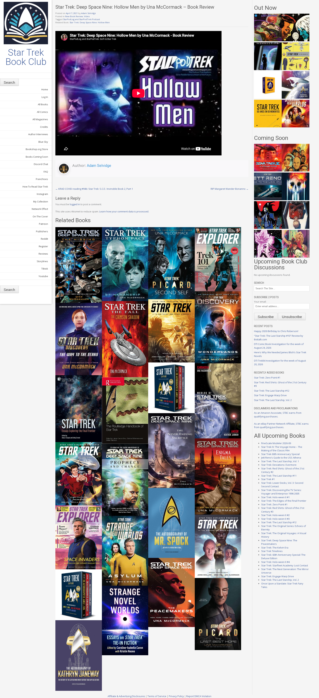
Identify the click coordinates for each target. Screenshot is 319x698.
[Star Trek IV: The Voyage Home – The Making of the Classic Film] (268, 170)
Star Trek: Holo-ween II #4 (275, 562)
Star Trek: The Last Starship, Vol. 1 (280, 461)
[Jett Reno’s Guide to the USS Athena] (268, 199)
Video (87, 16)
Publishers (42, 231)
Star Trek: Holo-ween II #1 (275, 497)
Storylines (42, 261)
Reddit (44, 238)
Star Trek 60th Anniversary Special (280, 454)
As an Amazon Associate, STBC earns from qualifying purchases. (277, 414)
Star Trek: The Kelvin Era (274, 547)
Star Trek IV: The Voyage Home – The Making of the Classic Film (281, 448)
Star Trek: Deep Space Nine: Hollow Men (90, 22)
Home (44, 89)
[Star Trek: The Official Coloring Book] (295, 97)
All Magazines (40, 119)
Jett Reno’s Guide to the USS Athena (281, 457)
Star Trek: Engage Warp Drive (270, 395)
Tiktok (44, 268)
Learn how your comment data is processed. (124, 211)
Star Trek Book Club (26, 57)
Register (43, 246)
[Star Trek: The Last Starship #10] (295, 40)
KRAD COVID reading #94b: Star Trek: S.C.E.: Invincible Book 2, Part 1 (94, 188)
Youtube (43, 276)
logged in (75, 204)
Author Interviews (38, 134)
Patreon (43, 223)
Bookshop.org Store (37, 149)
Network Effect (40, 209)
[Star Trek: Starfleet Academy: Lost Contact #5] (268, 40)
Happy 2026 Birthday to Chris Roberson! (276, 331)
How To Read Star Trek (35, 186)
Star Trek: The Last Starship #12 (271, 390)
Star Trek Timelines (272, 551)
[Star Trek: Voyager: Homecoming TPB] (268, 69)
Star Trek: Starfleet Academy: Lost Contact (284, 565)
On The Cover (40, 216)
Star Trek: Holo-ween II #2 (275, 515)
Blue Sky (43, 141)
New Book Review (74, 16)
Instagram (42, 194)
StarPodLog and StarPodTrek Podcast (81, 19)
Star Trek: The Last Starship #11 (278, 475)
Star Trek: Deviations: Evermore (278, 464)
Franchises (42, 179)
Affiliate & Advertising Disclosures (126, 696)
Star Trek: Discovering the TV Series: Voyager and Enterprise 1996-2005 (281, 491)
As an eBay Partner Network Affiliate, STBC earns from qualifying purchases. (281, 425)
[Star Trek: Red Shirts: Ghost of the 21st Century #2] (295, 228)
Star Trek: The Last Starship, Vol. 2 (273, 400)
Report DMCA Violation (198, 696)
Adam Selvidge (88, 13)
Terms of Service (157, 696)
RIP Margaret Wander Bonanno (229, 188)
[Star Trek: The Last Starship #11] (268, 256)
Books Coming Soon (37, 156)
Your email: (260, 301)
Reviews (43, 253)
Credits (44, 127)
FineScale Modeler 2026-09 (276, 443)
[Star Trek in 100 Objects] (295, 69)
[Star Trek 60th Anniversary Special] (295, 170)
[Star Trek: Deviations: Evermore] (268, 228)
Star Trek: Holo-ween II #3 (275, 518)
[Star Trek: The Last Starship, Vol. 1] (295, 199)
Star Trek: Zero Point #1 (267, 377)
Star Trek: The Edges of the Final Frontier (283, 500)
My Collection (40, 201)
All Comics (42, 112)
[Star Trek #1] (295, 256)
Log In (45, 97)
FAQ (46, 171)
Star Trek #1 (268, 479)
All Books (43, 104)
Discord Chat (41, 164)
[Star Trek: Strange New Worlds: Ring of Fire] (295, 126)
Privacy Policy (176, 696)
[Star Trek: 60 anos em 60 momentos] (268, 126)
